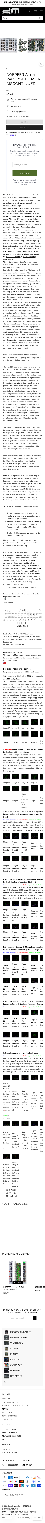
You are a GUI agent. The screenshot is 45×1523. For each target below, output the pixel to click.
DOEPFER (24, 1253)
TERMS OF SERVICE (9, 1416)
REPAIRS (5, 1409)
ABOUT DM (6, 1449)
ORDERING (6, 1399)
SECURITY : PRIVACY (9, 1429)
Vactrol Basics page (13, 206)
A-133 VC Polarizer (13, 257)
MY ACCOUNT (7, 1412)
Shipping (9, 116)
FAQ (3, 1439)
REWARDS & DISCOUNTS (11, 1436)
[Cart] (35, 11)
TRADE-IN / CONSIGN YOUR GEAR (15, 1405)
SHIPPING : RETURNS (10, 1402)
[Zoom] (41, 64)
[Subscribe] (34, 1318)
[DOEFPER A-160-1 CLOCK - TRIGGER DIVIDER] (17, 1277)
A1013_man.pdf (10, 602)
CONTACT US (7, 1419)
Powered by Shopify (22, 1518)
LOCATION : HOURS (9, 1452)
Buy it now (24, 128)
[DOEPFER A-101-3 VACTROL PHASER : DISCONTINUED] (17, 1227)
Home (8, 69)
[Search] (40, 18)
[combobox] (22, 18)
